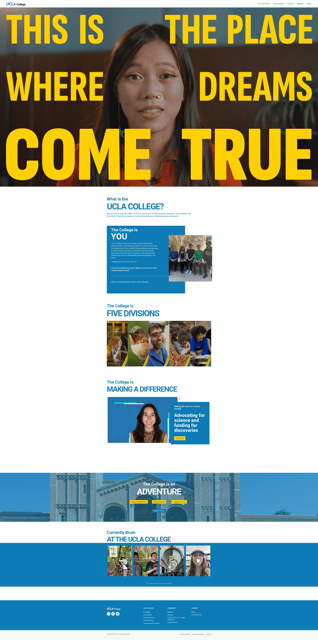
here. (147, 282)
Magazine (300, 4)
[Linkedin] (113, 614)
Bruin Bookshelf (278, 4)
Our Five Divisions (264, 4)
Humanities (146, 612)
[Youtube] (117, 614)
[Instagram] (108, 614)
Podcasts (290, 4)
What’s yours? (124, 270)
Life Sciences (147, 615)
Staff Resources (196, 615)
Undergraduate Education (151, 623)
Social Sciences (148, 620)
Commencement (172, 622)
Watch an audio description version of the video (128, 282)
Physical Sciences (149, 617)
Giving (309, 4)
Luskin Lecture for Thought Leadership (176, 618)
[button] (159, 97)
